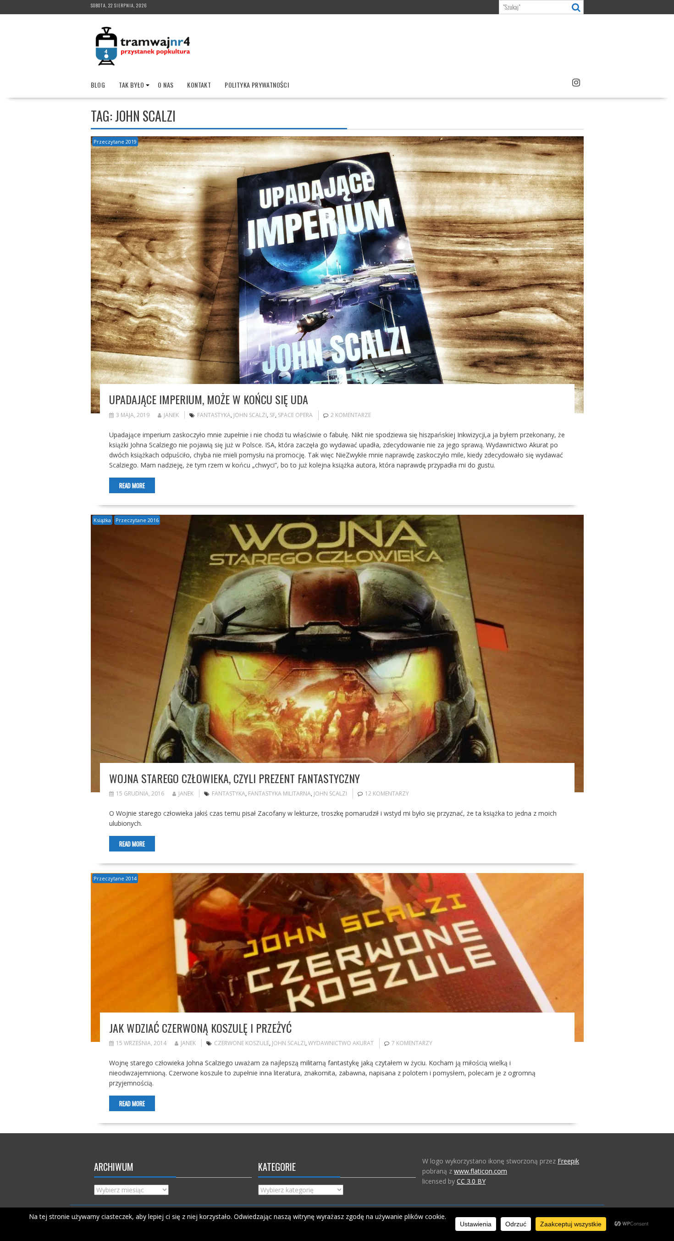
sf (272, 415)
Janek (171, 415)
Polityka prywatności (257, 84)
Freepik (568, 1161)
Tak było (131, 84)
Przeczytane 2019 (115, 141)
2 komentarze (351, 415)
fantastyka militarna (279, 793)
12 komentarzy (387, 793)
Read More (132, 485)
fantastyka (214, 415)
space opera (295, 415)
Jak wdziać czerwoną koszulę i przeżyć (200, 1027)
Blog (98, 84)
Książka (102, 520)
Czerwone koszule (241, 1043)
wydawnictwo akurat (341, 1043)
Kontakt (199, 84)
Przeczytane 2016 (137, 520)
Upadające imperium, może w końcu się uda (208, 399)
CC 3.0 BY (471, 1181)
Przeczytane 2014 (115, 878)
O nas (165, 84)
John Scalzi (250, 415)
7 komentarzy (412, 1043)
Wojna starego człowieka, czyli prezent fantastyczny (234, 778)
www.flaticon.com (480, 1171)
